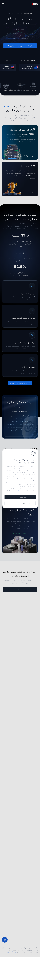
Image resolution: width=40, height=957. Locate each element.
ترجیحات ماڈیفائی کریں (20, 503)
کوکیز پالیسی (15, 490)
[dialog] (20, 478)
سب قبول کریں (20, 497)
